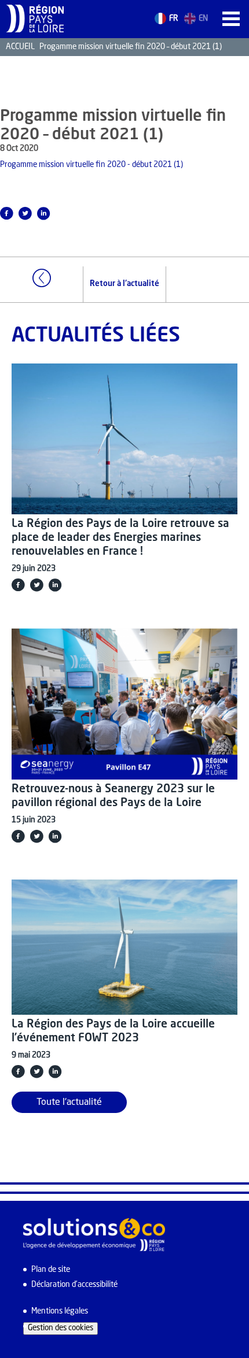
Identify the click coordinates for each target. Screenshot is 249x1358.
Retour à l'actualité (124, 284)
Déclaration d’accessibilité (74, 1285)
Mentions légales (59, 1311)
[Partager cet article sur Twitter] (25, 213)
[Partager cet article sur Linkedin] (43, 213)
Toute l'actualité (69, 1102)
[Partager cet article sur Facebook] (18, 585)
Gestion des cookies (60, 1328)
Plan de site (50, 1270)
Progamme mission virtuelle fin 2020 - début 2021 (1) (91, 165)
